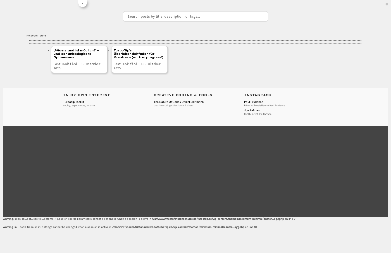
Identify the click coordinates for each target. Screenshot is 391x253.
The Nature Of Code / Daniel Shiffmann (179, 102)
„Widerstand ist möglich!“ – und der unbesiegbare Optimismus (76, 54)
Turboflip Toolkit (73, 102)
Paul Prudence (253, 102)
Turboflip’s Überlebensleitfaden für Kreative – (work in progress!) (138, 54)
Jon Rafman (252, 110)
